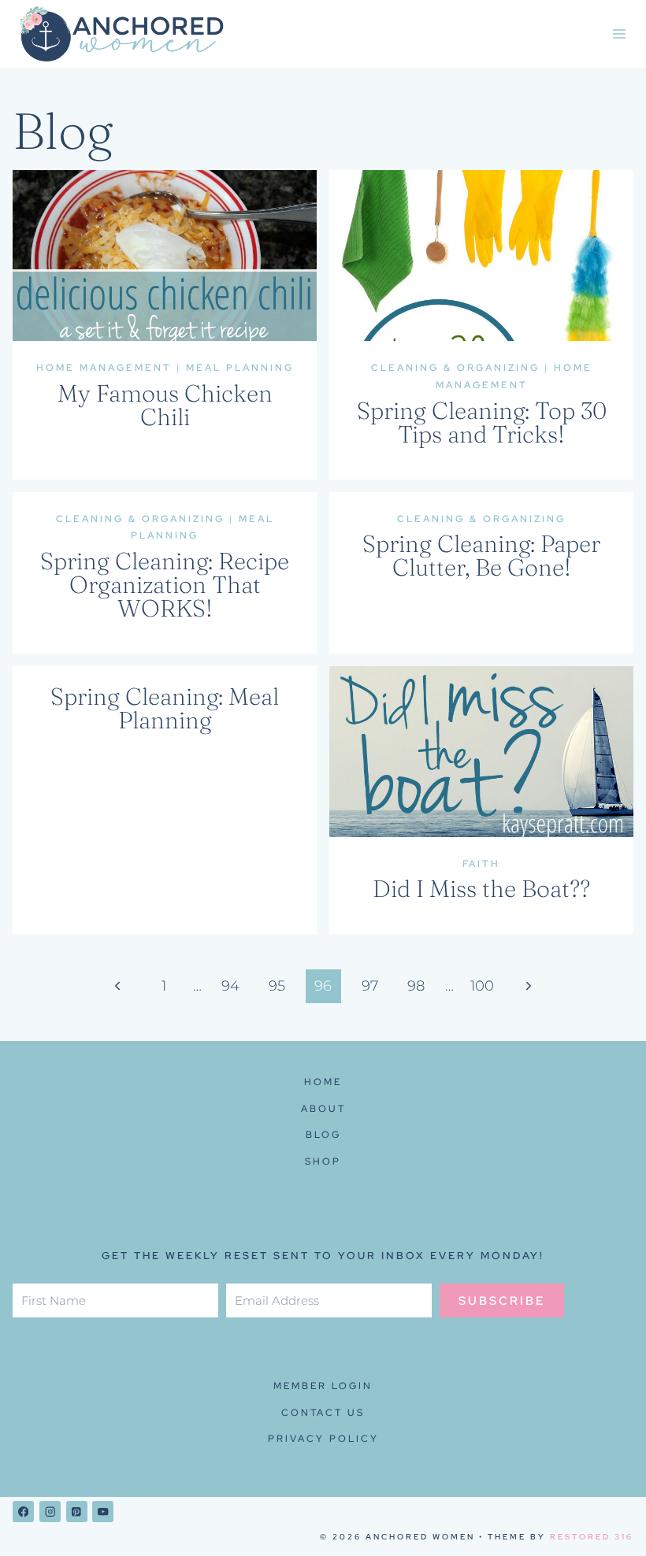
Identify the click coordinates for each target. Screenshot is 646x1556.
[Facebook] (23, 1511)
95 (277, 986)
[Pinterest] (76, 1511)
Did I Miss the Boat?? (481, 888)
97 (370, 986)
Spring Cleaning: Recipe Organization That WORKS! (164, 584)
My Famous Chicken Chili (165, 405)
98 (416, 986)
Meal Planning (240, 367)
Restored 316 (591, 1537)
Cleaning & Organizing (455, 367)
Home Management (104, 367)
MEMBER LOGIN (323, 1386)
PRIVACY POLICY (323, 1438)
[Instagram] (50, 1511)
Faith (481, 864)
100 (482, 986)
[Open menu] (618, 34)
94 (230, 986)
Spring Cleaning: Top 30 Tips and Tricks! (482, 422)
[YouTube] (102, 1511)
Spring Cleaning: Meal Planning (164, 708)
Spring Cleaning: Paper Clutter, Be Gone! (481, 555)
